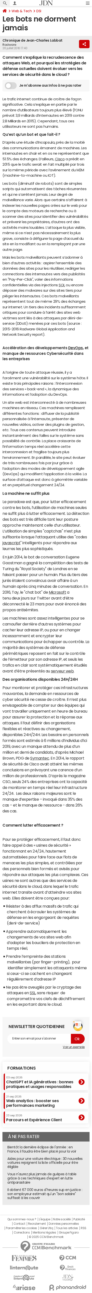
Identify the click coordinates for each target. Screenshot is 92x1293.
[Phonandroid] (68, 1287)
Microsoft (57, 592)
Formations (21, 1068)
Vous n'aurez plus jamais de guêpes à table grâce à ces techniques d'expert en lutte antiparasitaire (42, 1178)
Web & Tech (22, 11)
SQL (62, 285)
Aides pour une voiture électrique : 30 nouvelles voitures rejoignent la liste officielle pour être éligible (45, 1163)
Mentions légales (44, 1232)
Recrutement (37, 1223)
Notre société (62, 1219)
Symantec (39, 758)
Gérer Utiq (46, 1228)
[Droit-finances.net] (68, 1268)
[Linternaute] (24, 1268)
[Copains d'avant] (24, 1278)
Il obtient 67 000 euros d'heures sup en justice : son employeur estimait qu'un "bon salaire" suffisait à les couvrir (44, 1194)
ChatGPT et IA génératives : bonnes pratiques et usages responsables (39, 1082)
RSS (83, 1228)
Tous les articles (67, 1228)
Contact (19, 1223)
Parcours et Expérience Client (34, 1117)
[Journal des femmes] (24, 1258)
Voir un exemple (74, 1047)
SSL (33, 993)
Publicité (79, 1219)
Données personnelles (64, 1223)
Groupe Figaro (69, 1232)
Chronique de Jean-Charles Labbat (32, 40)
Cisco (60, 159)
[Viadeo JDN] (68, 1278)
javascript (11, 543)
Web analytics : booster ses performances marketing (32, 1101)
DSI (38, 11)
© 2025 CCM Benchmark (46, 1236)
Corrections (22, 1232)
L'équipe (44, 1219)
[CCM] (68, 1258)
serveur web (62, 671)
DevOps (75, 348)
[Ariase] (24, 1287)
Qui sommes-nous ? (21, 1219)
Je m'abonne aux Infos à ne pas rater (50, 85)
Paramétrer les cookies (21, 1228)
